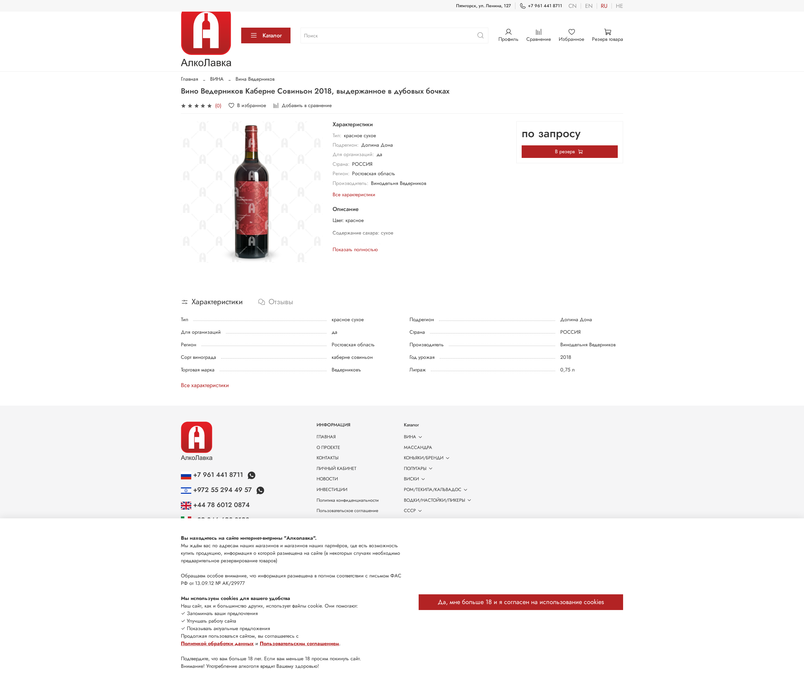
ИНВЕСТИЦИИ (332, 489)
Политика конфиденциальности (348, 500)
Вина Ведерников (255, 79)
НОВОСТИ (327, 479)
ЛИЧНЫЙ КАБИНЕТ (336, 468)
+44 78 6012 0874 (220, 505)
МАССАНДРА (418, 447)
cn (572, 6)
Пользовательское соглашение (347, 510)
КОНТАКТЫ (328, 458)
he (619, 6)
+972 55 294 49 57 (222, 489)
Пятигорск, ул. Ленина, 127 (483, 6)
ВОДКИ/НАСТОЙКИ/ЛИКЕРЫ (434, 500)
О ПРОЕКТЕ (328, 447)
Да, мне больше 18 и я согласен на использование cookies (521, 602)
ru (604, 6)
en (589, 6)
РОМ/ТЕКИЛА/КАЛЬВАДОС (432, 489)
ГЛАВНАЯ (326, 437)
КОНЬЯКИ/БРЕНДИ (423, 458)
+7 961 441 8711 (545, 6)
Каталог (272, 35)
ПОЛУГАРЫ (415, 468)
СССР (410, 510)
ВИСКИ (411, 479)
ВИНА (217, 79)
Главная (189, 79)
